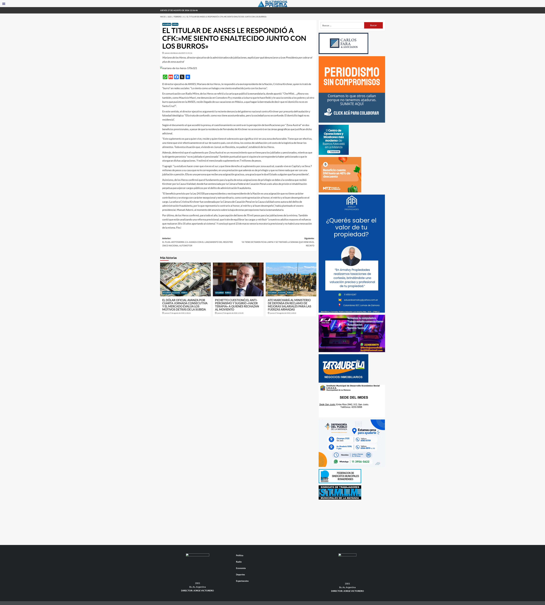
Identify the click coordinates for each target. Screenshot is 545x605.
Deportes (240, 574)
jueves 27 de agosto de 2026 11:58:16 (177, 313)
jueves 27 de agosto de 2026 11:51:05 (230, 313)
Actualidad (167, 24)
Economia (176, 293)
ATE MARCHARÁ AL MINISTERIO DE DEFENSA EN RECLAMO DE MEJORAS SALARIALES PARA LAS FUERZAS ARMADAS (289, 304)
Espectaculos (242, 581)
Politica (175, 24)
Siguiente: (278, 242)
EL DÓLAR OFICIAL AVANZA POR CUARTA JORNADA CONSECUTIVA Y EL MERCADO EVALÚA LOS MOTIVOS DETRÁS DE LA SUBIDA (184, 304)
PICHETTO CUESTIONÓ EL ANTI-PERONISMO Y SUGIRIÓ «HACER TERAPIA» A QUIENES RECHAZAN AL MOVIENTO (237, 304)
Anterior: (197, 242)
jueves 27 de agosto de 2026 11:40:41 (283, 313)
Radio (239, 561)
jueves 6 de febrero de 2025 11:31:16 (178, 53)
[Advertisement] (352, 521)
